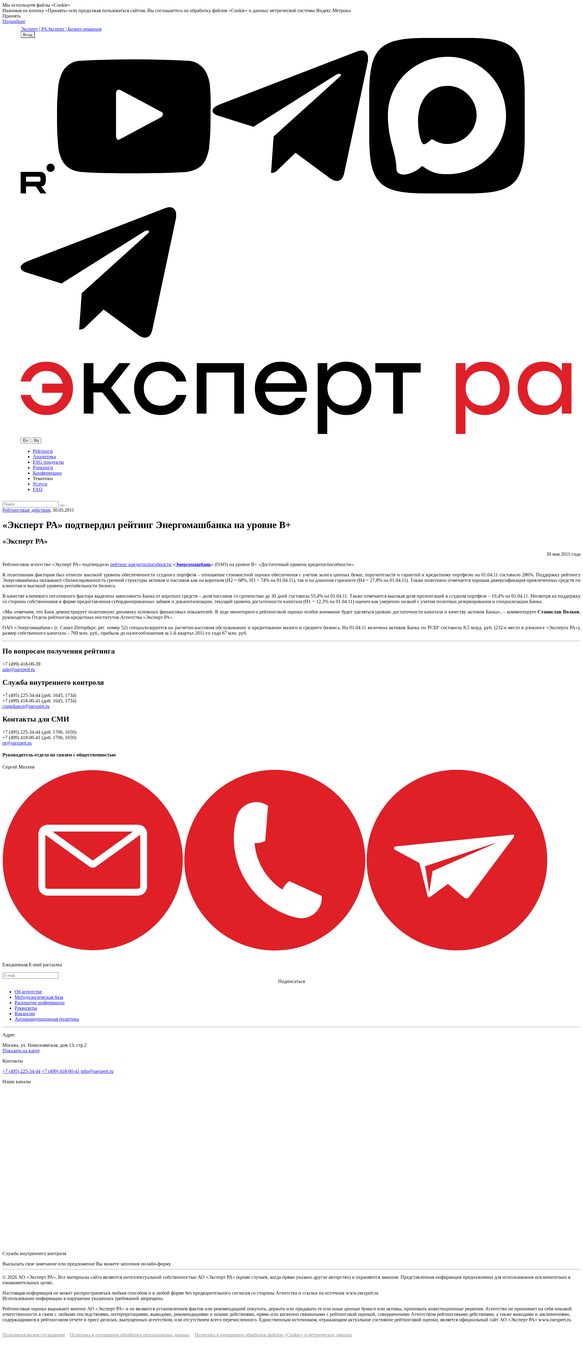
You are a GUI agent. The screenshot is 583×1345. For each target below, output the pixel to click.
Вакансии (25, 1013)
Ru (36, 440)
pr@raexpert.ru (17, 743)
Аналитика (44, 456)
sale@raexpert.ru (18, 669)
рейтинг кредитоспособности (141, 564)
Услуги (40, 483)
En (25, 440)
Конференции (47, 473)
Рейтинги (43, 451)
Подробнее (13, 21)
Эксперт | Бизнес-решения (74, 29)
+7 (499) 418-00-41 (61, 1071)
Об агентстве (28, 991)
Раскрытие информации (40, 1002)
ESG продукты (48, 462)
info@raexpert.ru (97, 1071)
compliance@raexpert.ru (25, 706)
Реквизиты (26, 1008)
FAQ (38, 489)
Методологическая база (39, 997)
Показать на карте (21, 1050)
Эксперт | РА (34, 29)
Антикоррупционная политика (47, 1019)
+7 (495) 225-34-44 (21, 1071)
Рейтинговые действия (26, 510)
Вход (27, 34)
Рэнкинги (43, 467)
